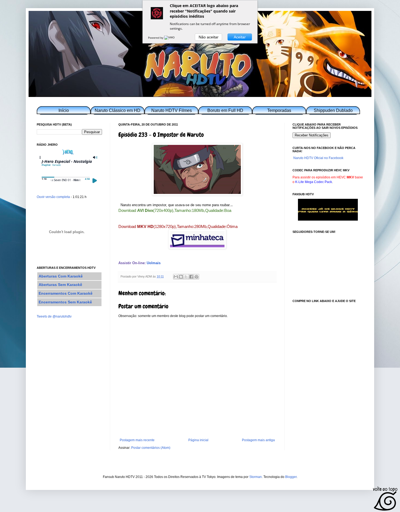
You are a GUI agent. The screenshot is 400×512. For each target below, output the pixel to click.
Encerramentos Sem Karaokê (65, 302)
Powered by (156, 37)
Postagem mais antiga (258, 440)
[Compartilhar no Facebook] (191, 276)
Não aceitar (209, 37)
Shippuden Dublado (333, 110)
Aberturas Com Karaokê (61, 276)
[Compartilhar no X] (186, 276)
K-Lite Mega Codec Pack (313, 182)
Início (64, 110)
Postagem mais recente (137, 440)
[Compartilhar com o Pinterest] (196, 276)
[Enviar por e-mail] (176, 276)
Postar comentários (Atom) (150, 448)
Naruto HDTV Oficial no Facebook (318, 158)
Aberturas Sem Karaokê (60, 284)
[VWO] (170, 37)
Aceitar (240, 37)
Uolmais (154, 263)
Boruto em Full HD (225, 110)
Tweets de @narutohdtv (54, 316)
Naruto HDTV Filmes (171, 110)
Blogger (291, 477)
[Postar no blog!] (181, 276)
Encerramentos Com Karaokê (66, 293)
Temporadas (279, 110)
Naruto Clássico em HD (117, 110)
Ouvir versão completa (53, 197)
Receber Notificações (311, 135)
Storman (255, 477)
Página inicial (198, 440)
